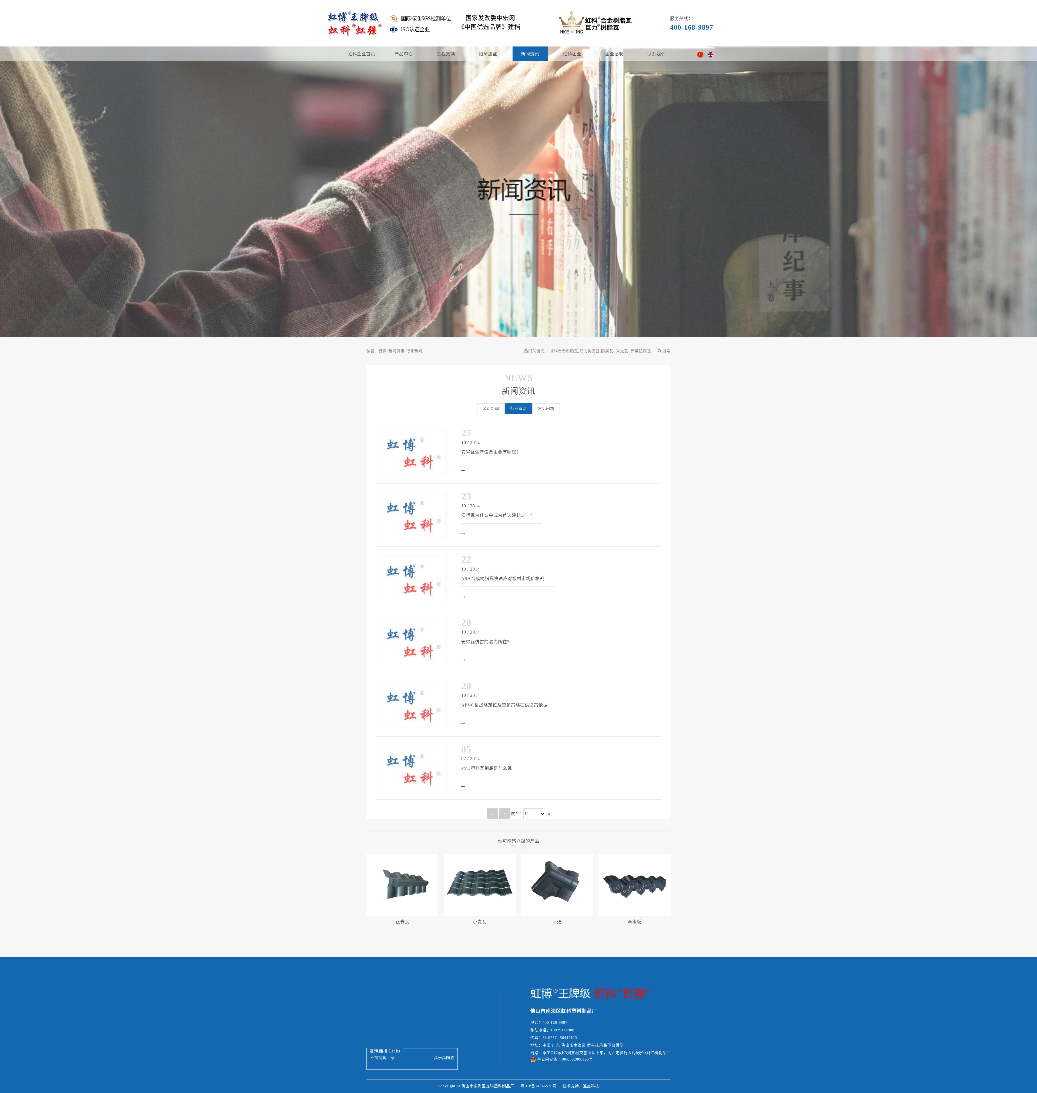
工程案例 (446, 54)
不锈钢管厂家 (382, 1058)
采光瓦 (622, 351)
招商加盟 (488, 54)
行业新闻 (414, 351)
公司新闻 (491, 408)
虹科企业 (572, 54)
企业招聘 (614, 54)
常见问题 (546, 408)
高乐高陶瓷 (444, 1058)
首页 (383, 351)
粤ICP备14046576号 (538, 1086)
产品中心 (404, 54)
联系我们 (656, 54)
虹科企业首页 (361, 54)
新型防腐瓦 (641, 351)
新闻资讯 (530, 54)
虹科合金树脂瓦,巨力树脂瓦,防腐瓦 (581, 351)
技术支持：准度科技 (581, 1086)
